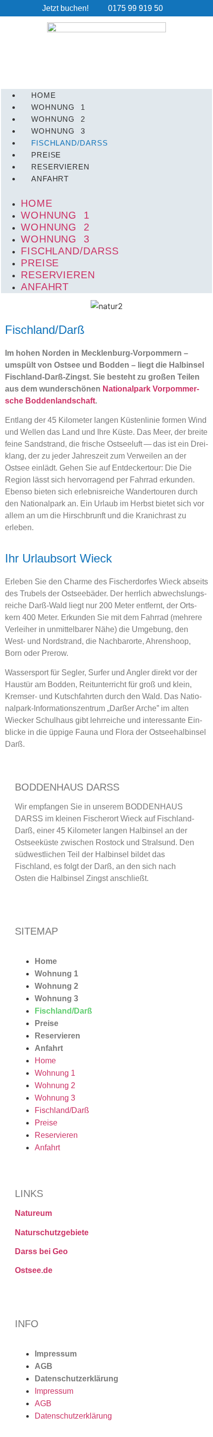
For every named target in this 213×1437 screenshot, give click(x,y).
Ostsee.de (34, 1270)
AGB (44, 1366)
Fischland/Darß (70, 250)
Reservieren (57, 1036)
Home (46, 961)
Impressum (56, 1354)
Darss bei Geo (41, 1251)
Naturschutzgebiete (52, 1232)
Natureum (33, 1213)
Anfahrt (50, 178)
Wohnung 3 (56, 998)
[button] (106, 190)
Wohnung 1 (56, 973)
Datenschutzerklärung (76, 1378)
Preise (46, 1023)
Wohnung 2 (56, 986)
